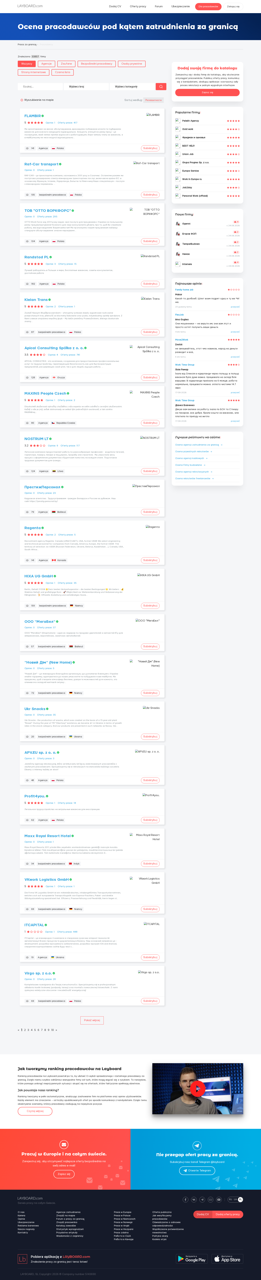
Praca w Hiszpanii (123, 1229)
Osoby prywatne (131, 63)
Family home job (184, 290)
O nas (21, 1212)
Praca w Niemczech (124, 1219)
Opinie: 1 (50, 123)
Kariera (21, 1215)
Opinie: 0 (30, 170)
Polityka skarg (160, 1236)
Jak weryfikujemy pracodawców (162, 1217)
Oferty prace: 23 (46, 493)
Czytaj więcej (35, 1111)
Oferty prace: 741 (70, 355)
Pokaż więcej (92, 1020)
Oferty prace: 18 (67, 803)
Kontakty (23, 1232)
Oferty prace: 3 (46, 758)
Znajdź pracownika (66, 1222)
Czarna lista (62, 72)
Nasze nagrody (26, 1229)
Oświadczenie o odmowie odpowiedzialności (166, 1224)
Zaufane (66, 63)
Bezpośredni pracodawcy (96, 63)
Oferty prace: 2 (66, 400)
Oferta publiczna (162, 1212)
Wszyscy (26, 63)
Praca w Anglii (121, 1225)
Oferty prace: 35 (67, 583)
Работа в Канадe (124, 1239)
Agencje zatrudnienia (68, 1212)
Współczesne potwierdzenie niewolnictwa (168, 1231)
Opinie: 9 (53, 445)
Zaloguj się (233, 6)
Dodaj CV (115, 6)
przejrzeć (235, 307)
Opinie (21, 1219)
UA (235, 1199)
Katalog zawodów (66, 1225)
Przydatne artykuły (66, 1232)
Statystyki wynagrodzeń (70, 1229)
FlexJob (179, 315)
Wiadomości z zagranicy (69, 1236)
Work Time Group (184, 365)
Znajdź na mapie (65, 1215)
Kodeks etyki (159, 1239)
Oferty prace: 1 (45, 170)
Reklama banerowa (28, 1225)
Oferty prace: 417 (67, 123)
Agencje (46, 63)
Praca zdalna (121, 1232)
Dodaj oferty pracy (228, 1214)
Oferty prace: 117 (70, 445)
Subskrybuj (150, 148)
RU (230, 1199)
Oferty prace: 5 (67, 535)
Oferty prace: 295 (47, 216)
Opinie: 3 (51, 264)
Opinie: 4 (53, 355)
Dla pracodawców (208, 6)
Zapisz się (207, 92)
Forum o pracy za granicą (70, 1219)
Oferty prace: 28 (46, 979)
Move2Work (181, 340)
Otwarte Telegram (199, 1170)
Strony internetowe (33, 72)
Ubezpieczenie (181, 6)
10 (52, 1030)
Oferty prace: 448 (67, 932)
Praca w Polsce (122, 1215)
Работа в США (122, 1236)
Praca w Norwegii (123, 1222)
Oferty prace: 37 (46, 627)
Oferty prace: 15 (67, 264)
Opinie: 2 (51, 306)
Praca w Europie (122, 1212)
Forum (159, 6)
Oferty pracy (138, 6)
